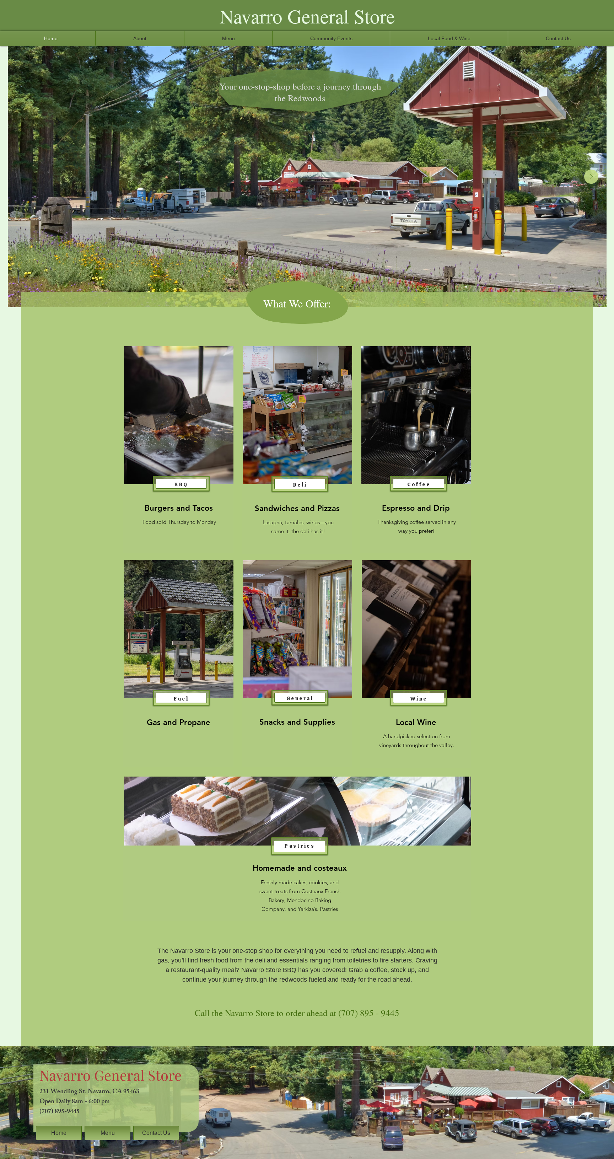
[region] (178, 449)
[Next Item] (591, 177)
